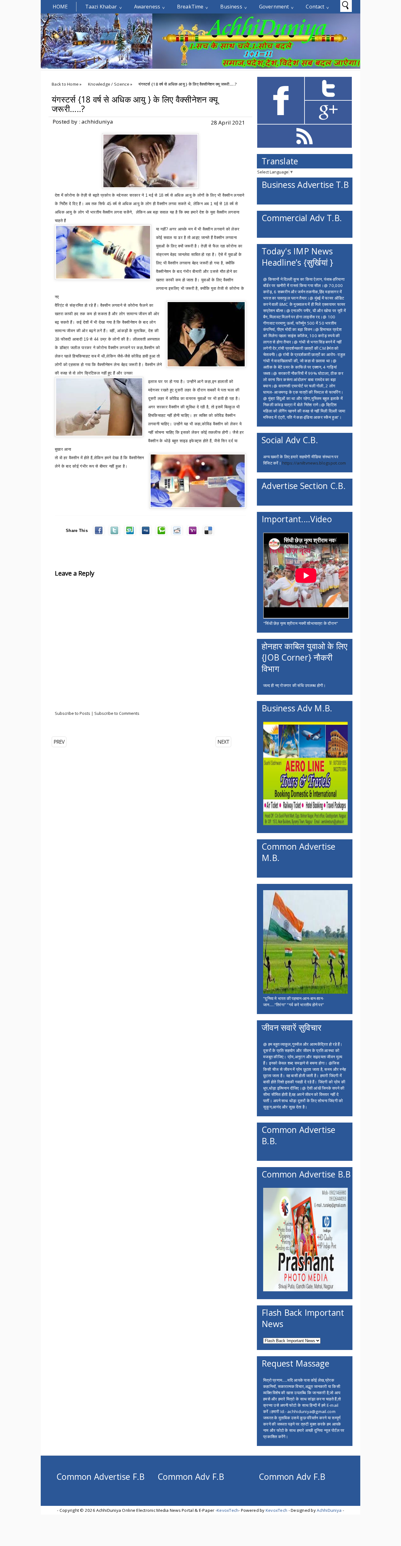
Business (231, 6)
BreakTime (190, 6)
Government (274, 6)
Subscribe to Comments (116, 713)
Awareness (147, 6)
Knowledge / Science (108, 84)
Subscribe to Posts (72, 713)
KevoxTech (227, 1510)
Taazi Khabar (101, 6)
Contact (315, 6)
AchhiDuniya (329, 1510)
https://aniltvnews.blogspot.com (314, 463)
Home (60, 6)
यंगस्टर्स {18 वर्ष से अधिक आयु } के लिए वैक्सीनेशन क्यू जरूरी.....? (135, 104)
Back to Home (65, 84)
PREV (59, 741)
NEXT (223, 741)
